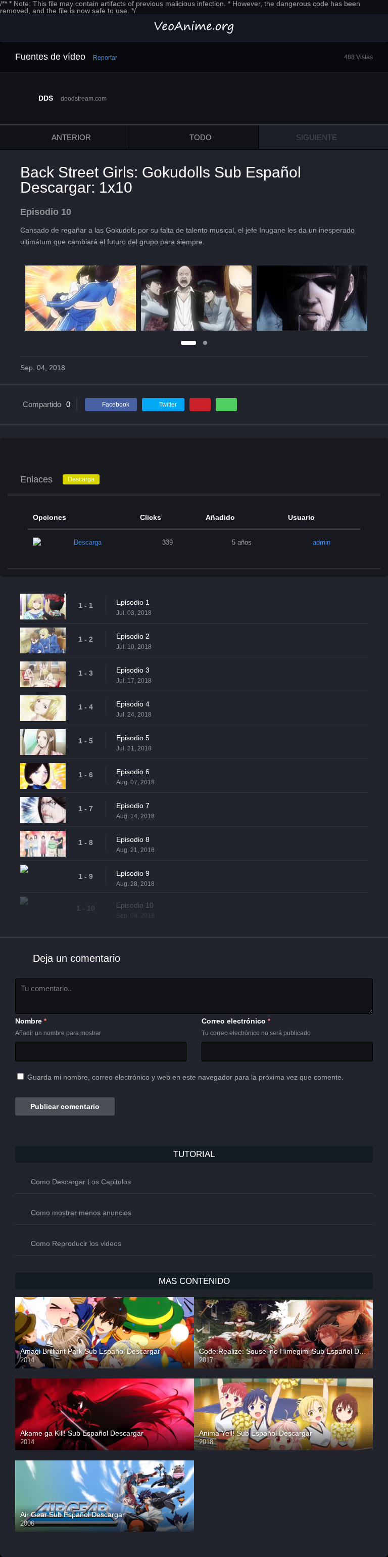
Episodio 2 (133, 636)
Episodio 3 (133, 670)
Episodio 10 (135, 905)
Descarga (81, 479)
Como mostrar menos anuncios (81, 1213)
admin (321, 542)
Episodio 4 (133, 704)
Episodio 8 (133, 839)
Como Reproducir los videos (76, 1243)
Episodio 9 (133, 873)
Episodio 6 (133, 772)
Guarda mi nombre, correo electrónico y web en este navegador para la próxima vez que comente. (185, 1077)
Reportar (105, 57)
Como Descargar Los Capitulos (81, 1182)
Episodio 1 (133, 602)
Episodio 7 (133, 806)
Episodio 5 (133, 738)
